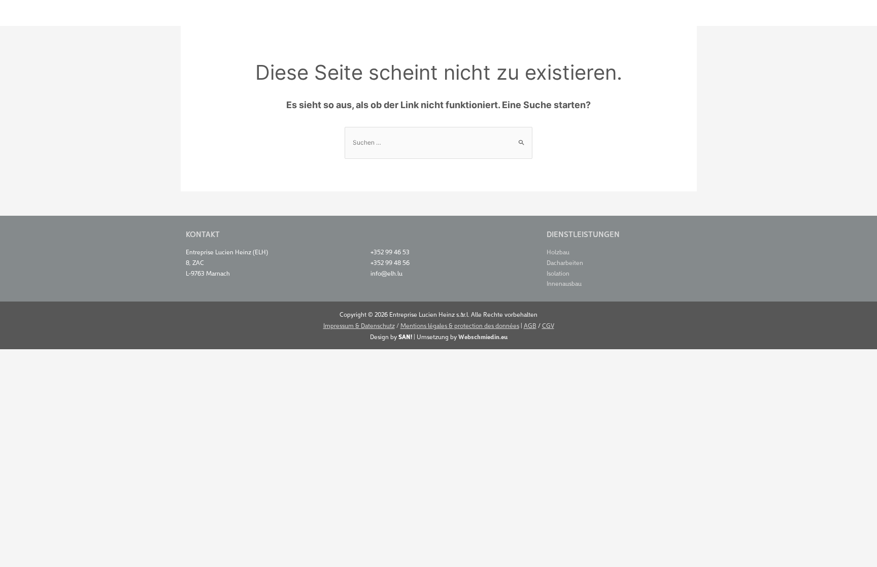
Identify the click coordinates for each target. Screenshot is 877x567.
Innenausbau (564, 283)
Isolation (558, 273)
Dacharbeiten (565, 262)
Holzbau (558, 251)
